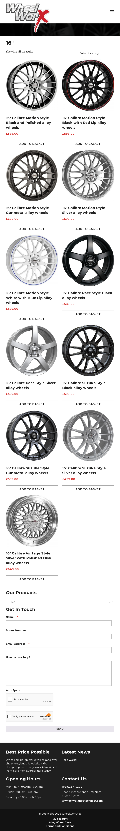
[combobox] (60, 601)
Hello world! (69, 760)
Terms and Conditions (60, 826)
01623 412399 (73, 786)
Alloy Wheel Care (60, 822)
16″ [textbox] (59, 602)
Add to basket (32, 144)
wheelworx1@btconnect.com (83, 800)
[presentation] (29, 700)
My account (60, 818)
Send (60, 728)
